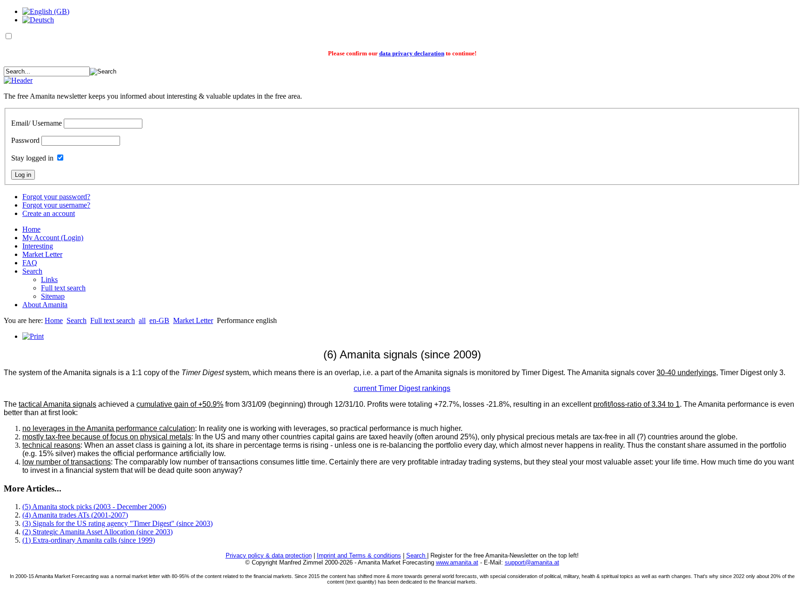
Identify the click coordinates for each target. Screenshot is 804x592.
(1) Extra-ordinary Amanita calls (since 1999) (88, 540)
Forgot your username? (56, 205)
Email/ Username (36, 123)
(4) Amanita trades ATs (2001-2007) (75, 515)
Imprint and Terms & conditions (359, 555)
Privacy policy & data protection (269, 555)
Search (32, 271)
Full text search (63, 288)
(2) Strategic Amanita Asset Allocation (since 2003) (97, 532)
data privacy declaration (411, 53)
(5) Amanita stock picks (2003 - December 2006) (94, 507)
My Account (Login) (52, 238)
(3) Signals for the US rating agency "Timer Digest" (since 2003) (117, 523)
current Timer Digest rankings (402, 388)
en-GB (159, 320)
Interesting (37, 246)
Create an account (48, 213)
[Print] (33, 336)
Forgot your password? (56, 197)
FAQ (29, 263)
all (142, 320)
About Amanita (44, 305)
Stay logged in (32, 158)
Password (25, 140)
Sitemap (53, 296)
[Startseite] (18, 80)
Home (31, 229)
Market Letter (42, 254)
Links (49, 279)
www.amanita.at (457, 562)
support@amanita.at (532, 562)
